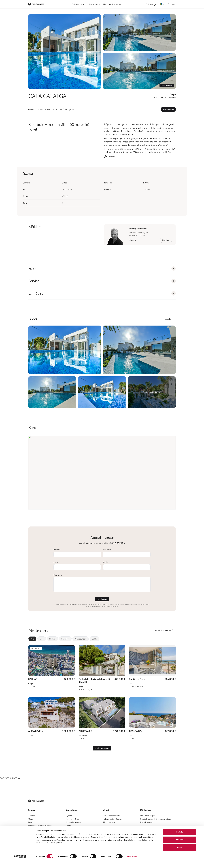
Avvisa (179, 847)
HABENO (16, 778)
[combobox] (161, 4)
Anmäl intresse (168, 109)
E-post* (56, 562)
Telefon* (106, 562)
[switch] (73, 856)
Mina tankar (57, 575)
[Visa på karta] (102, 472)
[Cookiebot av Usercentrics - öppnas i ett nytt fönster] (20, 856)
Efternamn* (107, 549)
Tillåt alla (179, 832)
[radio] (32, 638)
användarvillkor (109, 606)
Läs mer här (113, 604)
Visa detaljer (132, 856)
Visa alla (168, 319)
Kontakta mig (102, 599)
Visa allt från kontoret (163, 630)
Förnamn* (57, 549)
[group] (102, 638)
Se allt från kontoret (102, 748)
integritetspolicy (96, 606)
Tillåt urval (179, 840)
